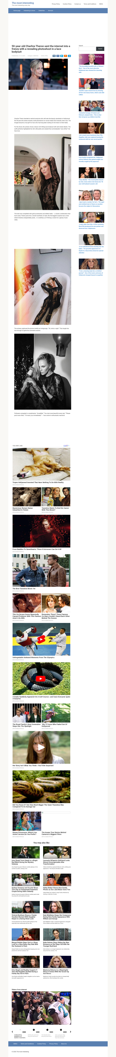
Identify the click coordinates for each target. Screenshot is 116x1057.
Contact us (77, 4)
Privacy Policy (56, 4)
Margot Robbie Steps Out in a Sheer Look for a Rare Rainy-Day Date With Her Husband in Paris (25, 944)
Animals (50, 10)
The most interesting (23, 3)
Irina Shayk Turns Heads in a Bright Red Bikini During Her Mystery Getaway (24, 862)
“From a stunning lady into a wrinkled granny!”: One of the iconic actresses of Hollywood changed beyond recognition (91, 273)
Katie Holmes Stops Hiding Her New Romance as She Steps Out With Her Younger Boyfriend (56, 944)
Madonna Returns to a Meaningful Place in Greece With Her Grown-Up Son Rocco (56, 971)
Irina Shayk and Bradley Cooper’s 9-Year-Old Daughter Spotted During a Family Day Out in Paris (25, 971)
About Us (64, 1044)
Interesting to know (29, 10)
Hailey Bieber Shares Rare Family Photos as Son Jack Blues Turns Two (56, 889)
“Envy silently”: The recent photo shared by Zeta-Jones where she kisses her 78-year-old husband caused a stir (91, 182)
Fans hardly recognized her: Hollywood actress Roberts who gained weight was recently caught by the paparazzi (91, 159)
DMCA (101, 4)
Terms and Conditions (90, 4)
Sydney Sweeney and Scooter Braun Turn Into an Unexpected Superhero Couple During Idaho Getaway (25, 889)
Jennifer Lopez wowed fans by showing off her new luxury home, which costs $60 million (91, 93)
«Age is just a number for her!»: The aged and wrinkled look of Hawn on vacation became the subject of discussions (91, 204)
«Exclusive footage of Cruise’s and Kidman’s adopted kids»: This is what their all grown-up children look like (90, 115)
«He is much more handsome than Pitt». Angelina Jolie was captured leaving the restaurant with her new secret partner (91, 137)
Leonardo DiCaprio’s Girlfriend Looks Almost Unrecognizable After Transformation (56, 862)
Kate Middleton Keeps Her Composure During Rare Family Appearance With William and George (57, 917)
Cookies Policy (67, 4)
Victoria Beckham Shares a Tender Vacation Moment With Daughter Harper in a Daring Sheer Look (24, 917)
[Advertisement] (58, 28)
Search (81, 45)
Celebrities (41, 10)
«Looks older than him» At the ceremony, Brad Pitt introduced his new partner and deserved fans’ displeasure (91, 226)
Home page (16, 10)
